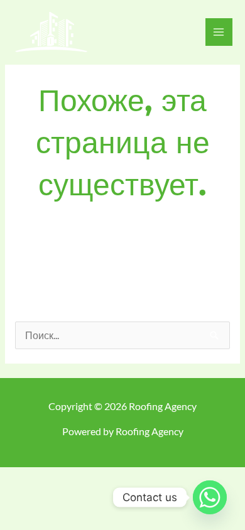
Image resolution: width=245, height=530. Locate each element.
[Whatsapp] (210, 497)
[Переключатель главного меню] (218, 31)
